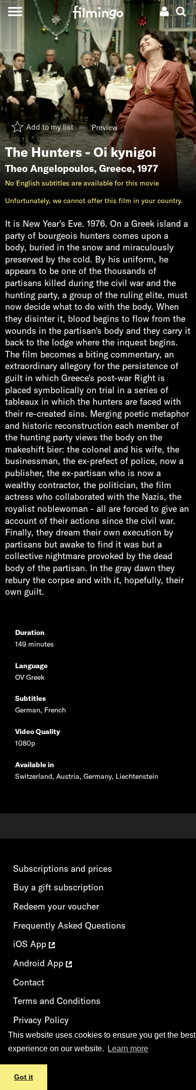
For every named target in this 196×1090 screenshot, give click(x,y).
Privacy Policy (41, 1020)
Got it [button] (23, 1077)
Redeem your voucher (56, 906)
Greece (115, 168)
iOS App (31, 944)
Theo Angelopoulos (49, 168)
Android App (39, 963)
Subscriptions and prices (62, 868)
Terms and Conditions (57, 1001)
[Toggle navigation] (15, 11)
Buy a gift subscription (58, 887)
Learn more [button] (128, 1048)
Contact (28, 982)
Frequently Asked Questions (69, 925)
